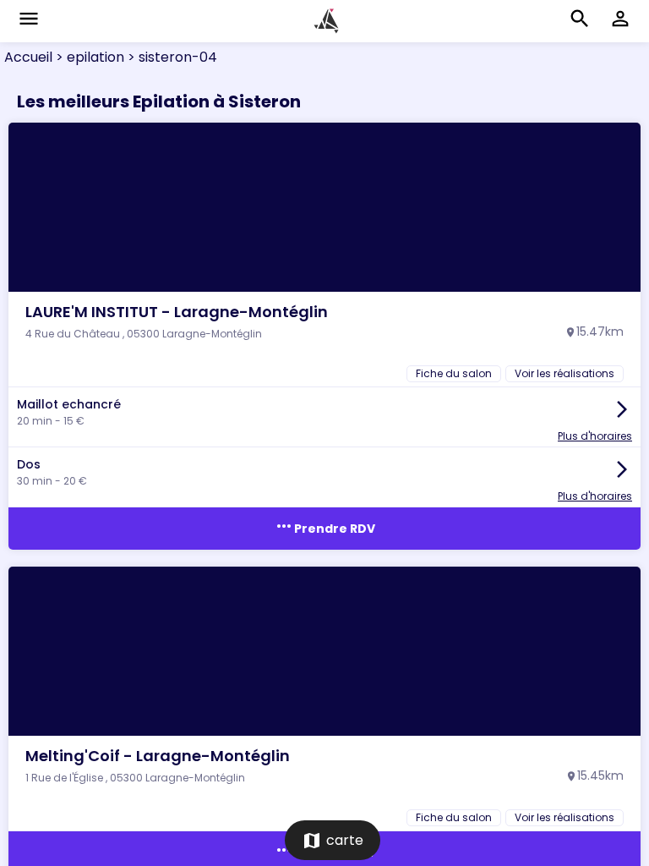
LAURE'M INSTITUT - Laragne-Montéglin (176, 311)
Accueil (28, 57)
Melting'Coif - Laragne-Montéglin (157, 755)
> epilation (88, 57)
